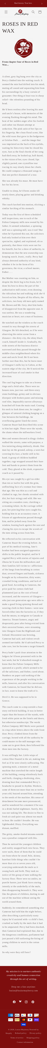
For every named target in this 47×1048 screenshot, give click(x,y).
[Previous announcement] (5, 3)
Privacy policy (35, 1033)
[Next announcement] (42, 3)
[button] (6, 12)
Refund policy (21, 1033)
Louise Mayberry (22, 1030)
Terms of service (17, 1038)
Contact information (25, 1042)
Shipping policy (33, 1038)
